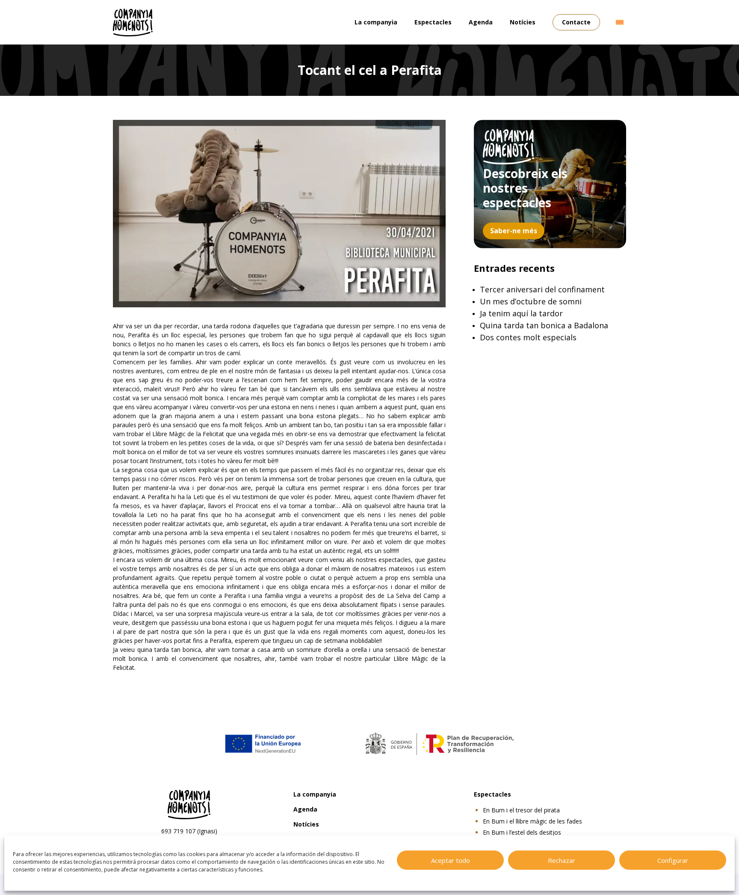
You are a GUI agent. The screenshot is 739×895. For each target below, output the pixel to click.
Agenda (481, 22)
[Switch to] (620, 22)
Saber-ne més (513, 230)
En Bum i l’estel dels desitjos (522, 832)
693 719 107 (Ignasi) (189, 831)
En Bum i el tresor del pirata (521, 810)
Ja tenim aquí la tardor (521, 313)
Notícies (522, 22)
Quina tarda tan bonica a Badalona (544, 325)
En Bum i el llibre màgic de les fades (532, 821)
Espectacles (433, 22)
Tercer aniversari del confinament (542, 289)
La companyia (376, 22)
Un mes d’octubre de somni (531, 301)
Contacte (576, 22)
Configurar (672, 860)
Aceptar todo (450, 860)
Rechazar (561, 860)
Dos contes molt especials (528, 337)
